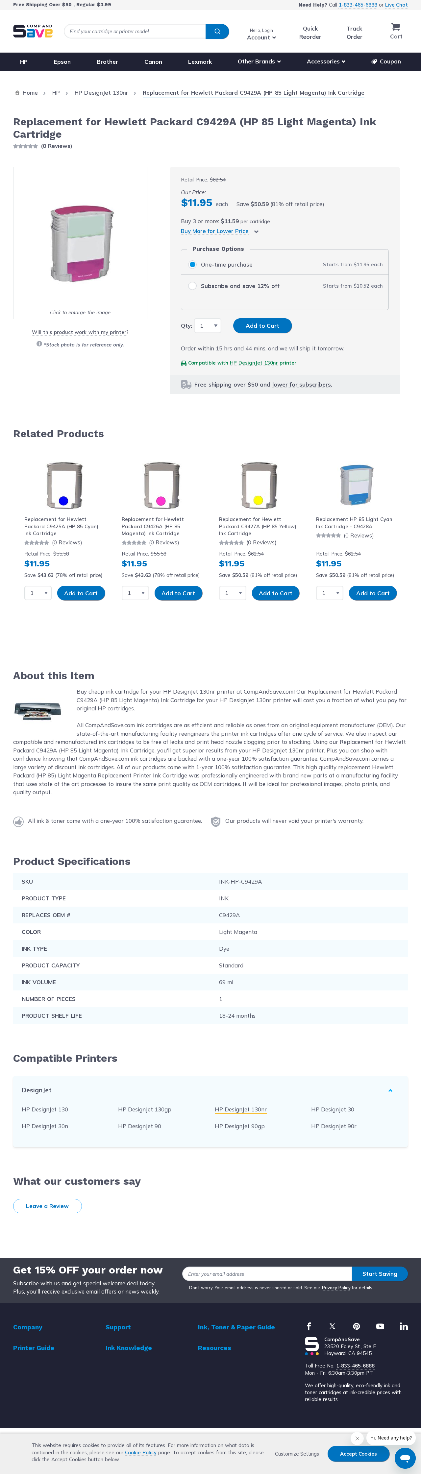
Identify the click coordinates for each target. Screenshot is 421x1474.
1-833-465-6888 (358, 5)
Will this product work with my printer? (80, 332)
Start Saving (379, 1273)
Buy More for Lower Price (215, 230)
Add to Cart (81, 593)
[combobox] (146, 31)
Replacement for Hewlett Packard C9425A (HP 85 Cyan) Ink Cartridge (61, 526)
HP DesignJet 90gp (240, 1126)
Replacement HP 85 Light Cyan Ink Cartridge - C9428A (354, 522)
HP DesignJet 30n (45, 1126)
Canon (153, 61)
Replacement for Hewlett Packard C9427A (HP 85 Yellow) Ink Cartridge (257, 526)
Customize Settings (297, 1454)
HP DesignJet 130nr (254, 363)
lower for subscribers (301, 384)
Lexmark (200, 61)
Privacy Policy (336, 1287)
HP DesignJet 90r (334, 1126)
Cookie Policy (141, 1452)
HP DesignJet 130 (45, 1109)
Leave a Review (47, 1205)
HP (24, 61)
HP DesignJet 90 (139, 1126)
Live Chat (396, 5)
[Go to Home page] (33, 31)
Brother (107, 61)
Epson (62, 61)
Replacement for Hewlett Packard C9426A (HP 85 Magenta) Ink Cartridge (153, 526)
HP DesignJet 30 (332, 1109)
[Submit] (217, 31)
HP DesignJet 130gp (144, 1109)
